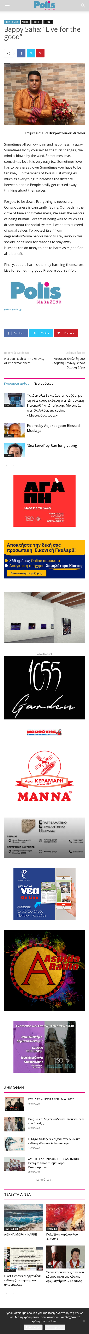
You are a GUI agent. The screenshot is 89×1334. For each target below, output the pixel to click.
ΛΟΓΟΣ (25, 22)
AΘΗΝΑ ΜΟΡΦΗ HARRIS (20, 1234)
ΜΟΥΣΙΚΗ (52, 1228)
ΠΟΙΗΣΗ (37, 22)
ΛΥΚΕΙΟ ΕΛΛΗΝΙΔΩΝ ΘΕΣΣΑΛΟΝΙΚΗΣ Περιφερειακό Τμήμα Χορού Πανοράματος (54, 1163)
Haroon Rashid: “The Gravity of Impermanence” (24, 360)
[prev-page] (6, 465)
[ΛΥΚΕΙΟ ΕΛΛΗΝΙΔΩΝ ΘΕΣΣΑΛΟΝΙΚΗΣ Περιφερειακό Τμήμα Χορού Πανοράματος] (14, 1164)
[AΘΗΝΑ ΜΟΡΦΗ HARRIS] (23, 1217)
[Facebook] (21, 53)
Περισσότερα (44, 383)
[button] (7, 5)
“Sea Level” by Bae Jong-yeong (52, 445)
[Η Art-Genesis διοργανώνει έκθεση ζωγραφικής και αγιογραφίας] (23, 1258)
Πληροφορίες (54, 1327)
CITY (49, 1266)
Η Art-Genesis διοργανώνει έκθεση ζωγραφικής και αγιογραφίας (23, 1280)
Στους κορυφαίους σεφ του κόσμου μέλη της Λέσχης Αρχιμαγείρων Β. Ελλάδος (65, 1276)
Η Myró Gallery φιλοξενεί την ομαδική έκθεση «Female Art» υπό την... (54, 1141)
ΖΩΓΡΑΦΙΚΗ (11, 1228)
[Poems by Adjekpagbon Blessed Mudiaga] (14, 430)
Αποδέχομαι (33, 1327)
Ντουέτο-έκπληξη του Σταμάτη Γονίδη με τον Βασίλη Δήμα (68, 362)
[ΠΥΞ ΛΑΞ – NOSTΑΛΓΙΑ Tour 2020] (14, 1104)
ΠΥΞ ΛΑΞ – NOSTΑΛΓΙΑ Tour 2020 (51, 1099)
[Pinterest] (40, 53)
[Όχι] (84, 1321)
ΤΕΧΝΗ (48, 22)
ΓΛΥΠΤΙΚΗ (10, 405)
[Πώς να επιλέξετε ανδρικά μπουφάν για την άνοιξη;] (14, 1124)
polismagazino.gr (13, 309)
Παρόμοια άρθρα (17, 383)
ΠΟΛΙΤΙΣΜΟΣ (11, 22)
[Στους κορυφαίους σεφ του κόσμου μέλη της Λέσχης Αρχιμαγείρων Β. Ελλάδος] (65, 1256)
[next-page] (13, 465)
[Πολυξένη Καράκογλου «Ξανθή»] (65, 1217)
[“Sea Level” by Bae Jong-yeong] (14, 450)
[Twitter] (31, 53)
